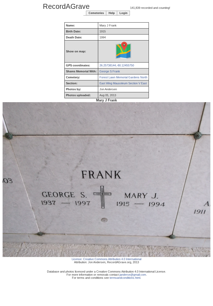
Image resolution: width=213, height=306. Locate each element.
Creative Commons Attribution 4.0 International (112, 259)
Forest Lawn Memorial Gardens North (123, 77)
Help (112, 13)
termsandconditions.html (125, 277)
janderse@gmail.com (132, 274)
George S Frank (109, 71)
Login (123, 13)
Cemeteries (96, 13)
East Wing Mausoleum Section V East (123, 83)
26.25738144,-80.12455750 (116, 65)
